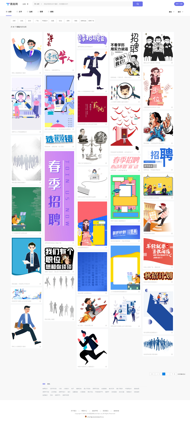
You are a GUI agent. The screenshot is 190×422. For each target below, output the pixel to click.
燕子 (72, 388)
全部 (14, 21)
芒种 (51, 395)
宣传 (29, 21)
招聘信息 (83, 21)
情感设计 (129, 392)
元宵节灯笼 (53, 388)
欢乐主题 (121, 392)
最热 (48, 384)
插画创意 (136, 388)
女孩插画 (104, 388)
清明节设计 (62, 392)
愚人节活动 (87, 388)
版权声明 (95, 411)
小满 (60, 388)
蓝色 (21, 21)
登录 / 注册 (179, 4)
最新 (44, 384)
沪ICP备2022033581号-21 (95, 417)
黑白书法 (90, 392)
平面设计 (45, 21)
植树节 (107, 392)
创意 (52, 21)
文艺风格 (54, 392)
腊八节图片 (119, 388)
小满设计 (66, 388)
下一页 (173, 374)
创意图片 (45, 395)
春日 (69, 392)
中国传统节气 (99, 392)
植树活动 (78, 388)
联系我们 (105, 411)
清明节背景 (66, 395)
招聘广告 (91, 21)
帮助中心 (84, 411)
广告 (37, 21)
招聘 (68, 21)
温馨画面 (75, 392)
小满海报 (82, 392)
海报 (75, 21)
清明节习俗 (46, 392)
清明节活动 (96, 388)
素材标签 (116, 411)
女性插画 (114, 392)
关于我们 (73, 411)
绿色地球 (136, 392)
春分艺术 (111, 388)
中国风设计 (128, 388)
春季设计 (45, 388)
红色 (60, 21)
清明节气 (57, 395)
